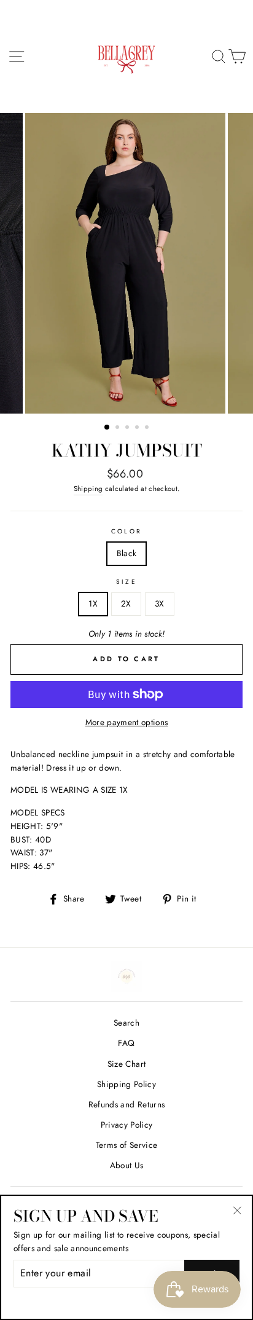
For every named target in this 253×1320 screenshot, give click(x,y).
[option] (126, 263)
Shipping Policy (126, 1084)
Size (126, 581)
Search (126, 1022)
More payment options (126, 722)
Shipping (88, 488)
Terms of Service (126, 1145)
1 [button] (107, 428)
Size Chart (126, 1064)
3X (160, 603)
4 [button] (138, 428)
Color (126, 531)
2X (126, 603)
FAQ (126, 1043)
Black (127, 553)
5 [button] (148, 428)
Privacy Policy (127, 1124)
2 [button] (118, 428)
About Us (127, 1165)
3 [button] (128, 428)
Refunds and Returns (126, 1104)
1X (93, 603)
